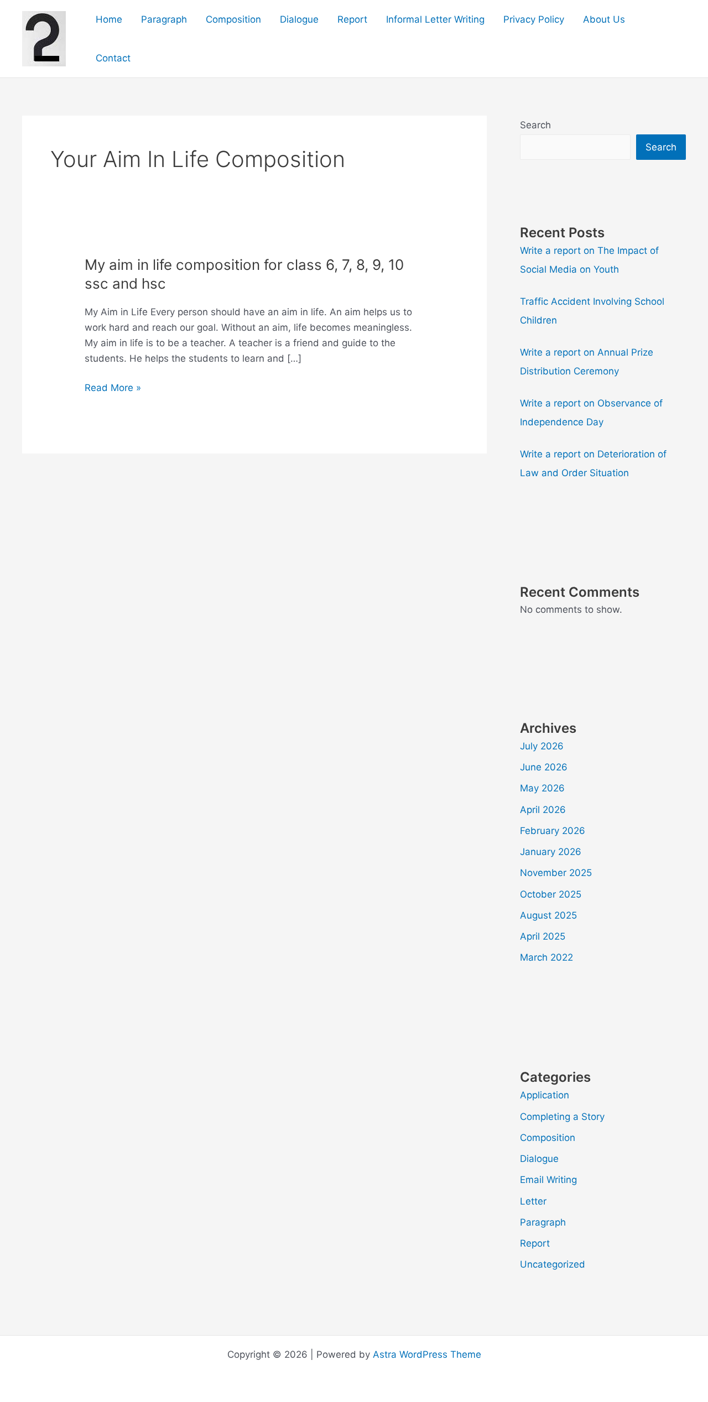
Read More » (113, 388)
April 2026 (543, 809)
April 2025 (542, 936)
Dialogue (299, 19)
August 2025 (548, 915)
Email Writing (548, 1179)
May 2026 (542, 788)
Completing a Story (562, 1116)
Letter (533, 1201)
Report (352, 19)
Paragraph (164, 19)
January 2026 (550, 851)
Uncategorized (552, 1264)
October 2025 (550, 894)
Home (109, 19)
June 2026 (544, 767)
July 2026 (542, 746)
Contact (113, 58)
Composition (233, 19)
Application (544, 1095)
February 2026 (552, 830)
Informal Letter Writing (435, 19)
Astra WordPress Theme (427, 1354)
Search (535, 125)
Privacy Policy (533, 19)
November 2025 (556, 872)
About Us (604, 19)
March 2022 (546, 957)
